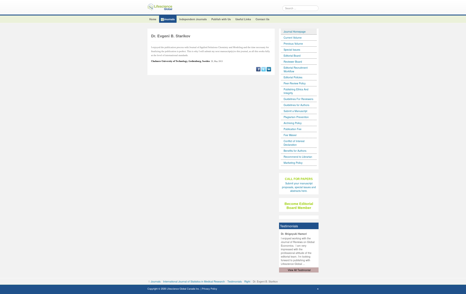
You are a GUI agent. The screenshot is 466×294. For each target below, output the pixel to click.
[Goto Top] (318, 288)
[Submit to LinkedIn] (269, 68)
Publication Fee (292, 129)
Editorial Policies (293, 77)
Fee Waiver (290, 135)
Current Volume (293, 37)
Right (247, 281)
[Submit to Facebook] (258, 68)
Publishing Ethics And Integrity (296, 91)
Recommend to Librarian (298, 156)
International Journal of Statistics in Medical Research (194, 281)
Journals (156, 281)
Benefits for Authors (295, 150)
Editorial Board (292, 55)
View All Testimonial (299, 270)
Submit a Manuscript (295, 111)
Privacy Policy (209, 288)
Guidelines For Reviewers (298, 99)
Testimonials (234, 281)
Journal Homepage (295, 31)
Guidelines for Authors (296, 105)
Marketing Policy (293, 162)
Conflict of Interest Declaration (294, 142)
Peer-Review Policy (295, 83)
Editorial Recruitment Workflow (296, 69)
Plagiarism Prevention (296, 117)
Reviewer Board (293, 61)
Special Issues (292, 49)
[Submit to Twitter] (263, 68)
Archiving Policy (293, 123)
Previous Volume (293, 43)
